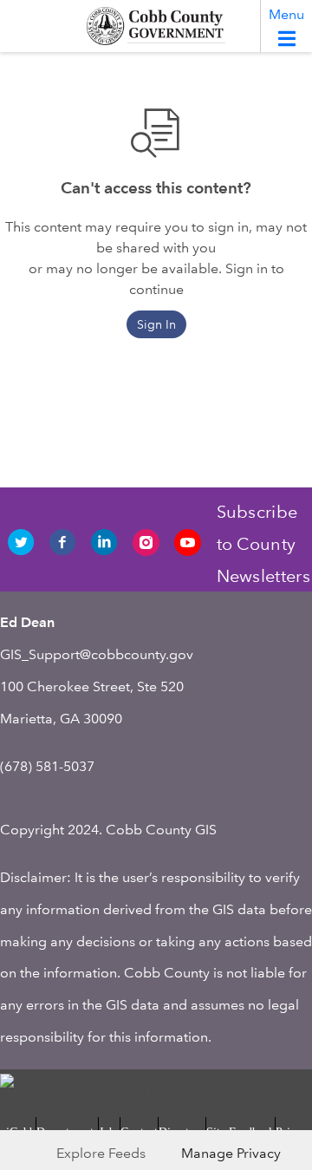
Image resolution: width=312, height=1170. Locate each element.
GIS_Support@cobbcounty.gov (96, 654)
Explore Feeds (101, 1153)
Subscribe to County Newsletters (263, 543)
